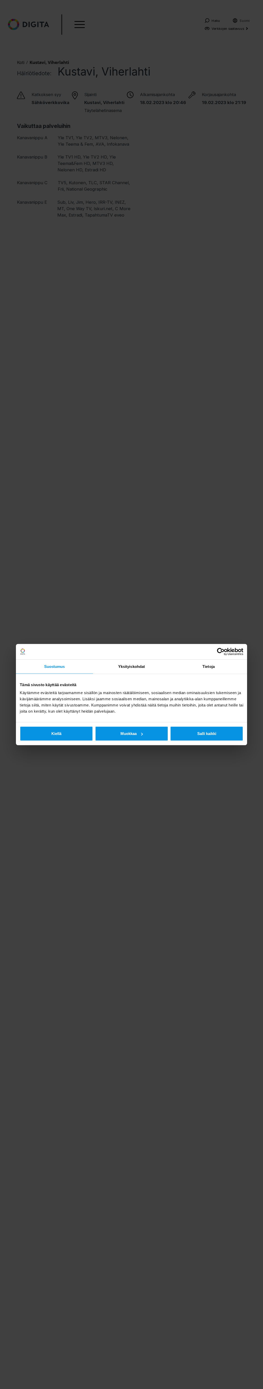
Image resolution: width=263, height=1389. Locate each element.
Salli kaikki (206, 733)
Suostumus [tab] (54, 666)
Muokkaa (128, 733)
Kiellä (56, 733)
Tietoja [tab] (208, 666)
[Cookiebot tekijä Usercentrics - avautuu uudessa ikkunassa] (220, 651)
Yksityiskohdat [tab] (131, 666)
